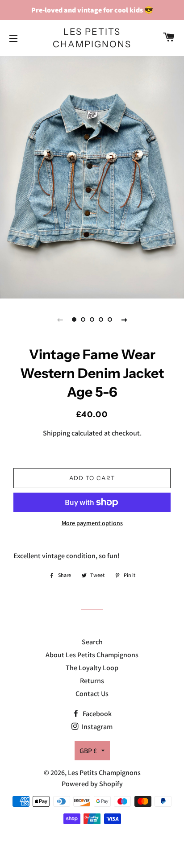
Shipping (56, 433)
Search (92, 642)
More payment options (92, 523)
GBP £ (88, 750)
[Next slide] (124, 319)
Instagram (96, 726)
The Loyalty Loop (92, 667)
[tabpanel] (92, 176)
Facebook (96, 713)
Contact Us (92, 693)
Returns (92, 680)
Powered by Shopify (92, 783)
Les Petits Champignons (92, 38)
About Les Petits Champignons (92, 654)
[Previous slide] (60, 319)
